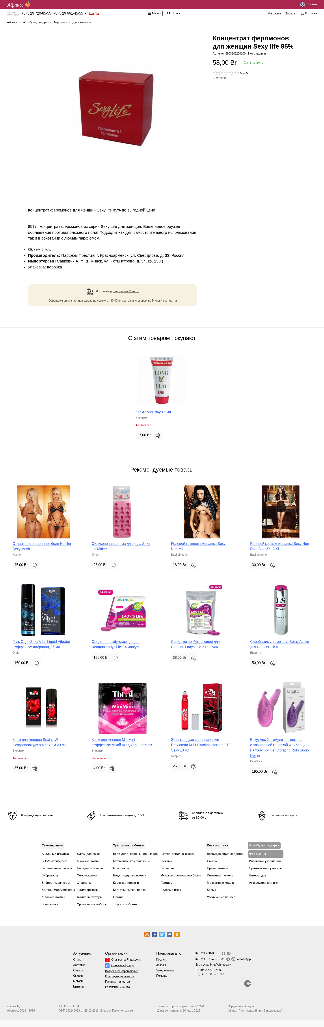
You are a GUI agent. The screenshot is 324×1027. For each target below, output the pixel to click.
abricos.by (13, 1006)
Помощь (161, 975)
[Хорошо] (231, 73)
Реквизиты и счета (117, 987)
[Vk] (169, 934)
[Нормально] (226, 73)
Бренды (78, 986)
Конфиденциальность (119, 976)
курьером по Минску (124, 291)
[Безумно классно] (236, 73)
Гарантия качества (117, 981)
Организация (116, 953)
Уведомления (165, 970)
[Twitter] (162, 934)
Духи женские (82, 22)
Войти (312, 4)
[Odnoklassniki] (177, 934)
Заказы (161, 965)
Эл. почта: (213, 964)
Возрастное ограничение (121, 971)
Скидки (94, 13)
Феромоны (60, 22)
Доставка (274, 13)
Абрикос (12, 22)
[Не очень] (220, 73)
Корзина (161, 959)
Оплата (290, 13)
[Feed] (147, 934)
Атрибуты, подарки (35, 22)
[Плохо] (215, 73)
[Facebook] (154, 934)
